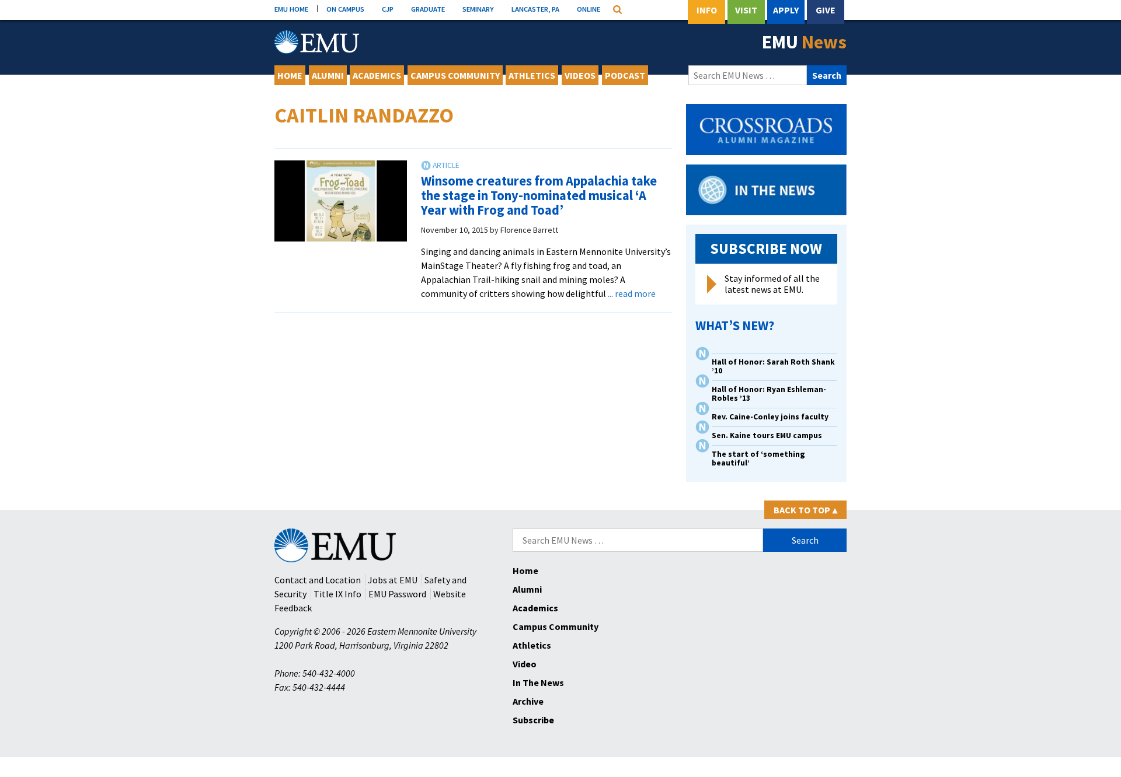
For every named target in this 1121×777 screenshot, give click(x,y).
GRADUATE (428, 8)
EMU (804, 42)
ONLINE (588, 8)
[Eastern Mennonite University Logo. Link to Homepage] (316, 42)
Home (289, 75)
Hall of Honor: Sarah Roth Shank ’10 (773, 366)
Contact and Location (317, 580)
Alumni (328, 75)
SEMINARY (478, 8)
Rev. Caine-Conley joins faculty (770, 417)
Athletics (532, 75)
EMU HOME (291, 8)
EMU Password (397, 594)
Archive (528, 701)
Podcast (625, 75)
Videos (580, 75)
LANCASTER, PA (535, 8)
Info (707, 10)
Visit (746, 10)
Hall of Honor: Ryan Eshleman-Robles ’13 (769, 393)
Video (525, 664)
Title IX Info (337, 594)
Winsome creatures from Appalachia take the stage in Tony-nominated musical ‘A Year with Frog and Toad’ (539, 195)
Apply (786, 10)
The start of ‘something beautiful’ (758, 458)
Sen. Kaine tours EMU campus (767, 435)
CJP (388, 8)
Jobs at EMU (392, 580)
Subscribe (533, 720)
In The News (538, 682)
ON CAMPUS (345, 8)
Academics (377, 75)
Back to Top (805, 510)
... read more (632, 293)
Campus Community (455, 75)
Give (825, 10)
